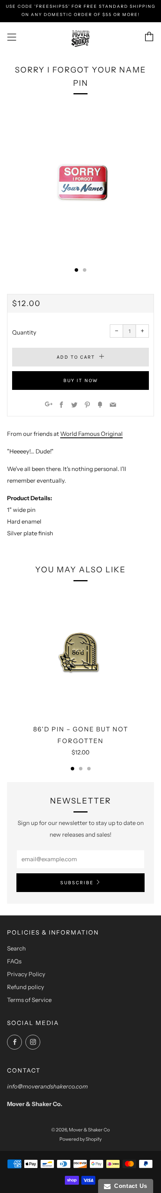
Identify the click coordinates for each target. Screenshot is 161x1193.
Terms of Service (29, 1000)
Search (16, 948)
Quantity (24, 332)
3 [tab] (89, 768)
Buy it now (80, 380)
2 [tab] (80, 768)
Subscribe (76, 882)
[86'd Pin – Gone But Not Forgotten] (80, 653)
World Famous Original (91, 433)
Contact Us (129, 1185)
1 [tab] (72, 768)
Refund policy (25, 987)
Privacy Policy (26, 974)
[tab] (76, 270)
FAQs (14, 961)
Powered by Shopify (80, 1139)
